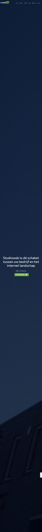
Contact (38, 3)
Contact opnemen (20, 274)
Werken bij (33, 3)
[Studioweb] (4, 2)
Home (17, 3)
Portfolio (25, 3)
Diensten (21, 3)
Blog (29, 3)
